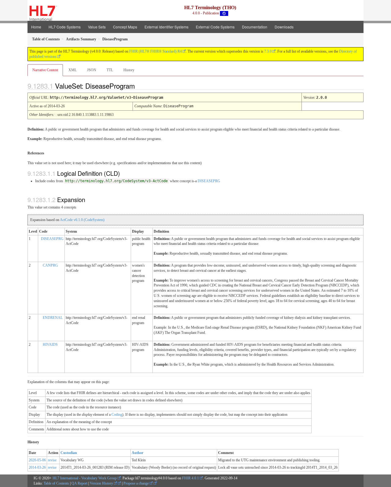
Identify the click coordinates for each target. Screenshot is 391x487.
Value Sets (97, 26)
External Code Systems (215, 26)
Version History (102, 483)
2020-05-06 (37, 460)
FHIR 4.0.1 (190, 478)
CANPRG (50, 265)
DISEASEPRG (209, 181)
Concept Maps (125, 26)
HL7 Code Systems (65, 26)
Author (137, 453)
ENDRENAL (53, 317)
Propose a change (136, 483)
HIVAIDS (50, 344)
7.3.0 (268, 51)
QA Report (79, 483)
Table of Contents (56, 483)
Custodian (68, 453)
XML (72, 70)
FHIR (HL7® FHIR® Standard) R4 (155, 51)
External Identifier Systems (166, 26)
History (128, 70)
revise (52, 460)
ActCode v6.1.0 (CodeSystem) (82, 220)
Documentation (254, 26)
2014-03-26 (37, 467)
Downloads (284, 26)
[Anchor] (140, 85)
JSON (91, 70)
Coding (116, 414)
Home (36, 26)
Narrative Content (45, 70)
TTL (110, 70)
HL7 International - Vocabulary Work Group (85, 478)
